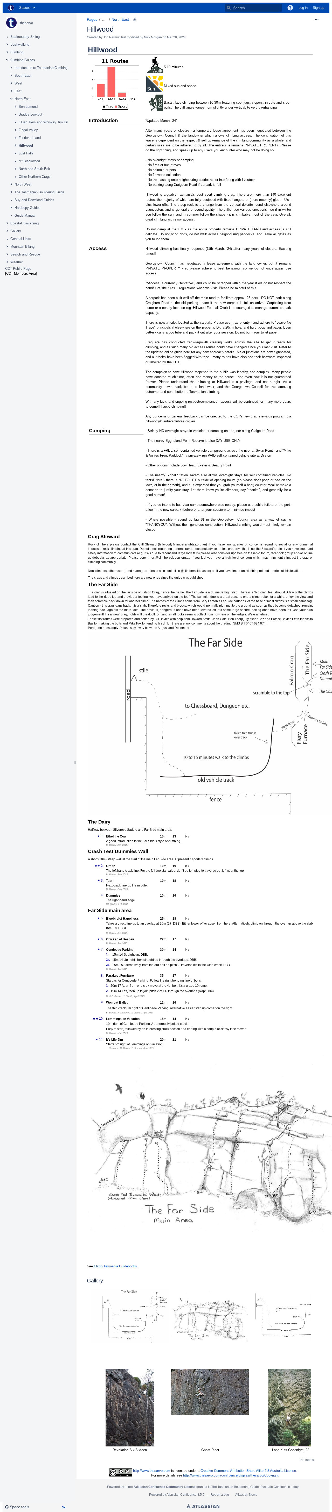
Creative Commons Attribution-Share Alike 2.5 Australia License (248, 1471)
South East (23, 75)
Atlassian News (246, 1494)
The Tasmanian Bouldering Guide (39, 192)
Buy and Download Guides (34, 200)
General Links (20, 239)
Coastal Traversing (24, 223)
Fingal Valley (28, 130)
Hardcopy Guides (27, 208)
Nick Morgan (153, 37)
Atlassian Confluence (182, 1494)
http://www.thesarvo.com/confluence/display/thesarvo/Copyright (231, 1475)
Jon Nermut (111, 37)
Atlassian (202, 1506)
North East (23, 99)
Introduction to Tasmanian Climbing (41, 68)
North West (23, 184)
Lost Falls (26, 153)
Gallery (15, 231)
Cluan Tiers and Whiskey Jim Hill (43, 122)
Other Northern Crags (35, 177)
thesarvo (26, 23)
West (18, 83)
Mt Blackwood (29, 161)
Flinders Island (30, 138)
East (18, 91)
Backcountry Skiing (25, 37)
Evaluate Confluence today (279, 1487)
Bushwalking (19, 44)
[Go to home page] (11, 8)
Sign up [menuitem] (318, 8)
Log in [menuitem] (303, 8)
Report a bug (220, 1494)
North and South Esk (34, 169)
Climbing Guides (22, 60)
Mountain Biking (22, 247)
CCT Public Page (18, 269)
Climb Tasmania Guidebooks (115, 1266)
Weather (16, 262)
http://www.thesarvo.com (151, 1471)
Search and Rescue (25, 254)
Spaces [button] (25, 8)
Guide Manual (25, 215)
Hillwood (26, 145)
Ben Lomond (28, 107)
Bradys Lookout (30, 114)
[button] (290, 8)
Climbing (16, 52)
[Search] (229, 8)
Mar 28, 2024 (176, 37)
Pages (92, 19)
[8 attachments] (135, 19)
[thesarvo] (11, 23)
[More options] (317, 19)
